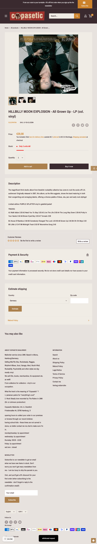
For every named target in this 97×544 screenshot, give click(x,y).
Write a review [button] (83, 241)
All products (14, 28)
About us (56, 358)
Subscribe (84, 5)
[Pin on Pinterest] (78, 125)
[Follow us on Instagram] (11, 522)
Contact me (57, 381)
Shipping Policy (58, 362)
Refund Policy (13, 320)
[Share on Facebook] (73, 125)
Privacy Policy (58, 377)
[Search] (77, 16)
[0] (90, 16)
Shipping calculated (79, 137)
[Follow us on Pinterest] (15, 522)
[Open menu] (6, 16)
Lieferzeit (56, 137)
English (8, 512)
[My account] (85, 16)
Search (55, 354)
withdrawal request (48, 538)
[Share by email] (87, 125)
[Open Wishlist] (93, 540)
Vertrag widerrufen (59, 385)
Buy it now (69, 166)
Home (6, 28)
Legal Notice (57, 370)
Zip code (73, 295)
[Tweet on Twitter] (82, 125)
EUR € (20, 512)
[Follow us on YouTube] (20, 522)
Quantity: (11, 157)
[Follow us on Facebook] (6, 522)
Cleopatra (12, 122)
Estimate (15, 308)
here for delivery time (36, 137)
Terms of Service (59, 374)
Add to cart (28, 166)
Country (11, 295)
